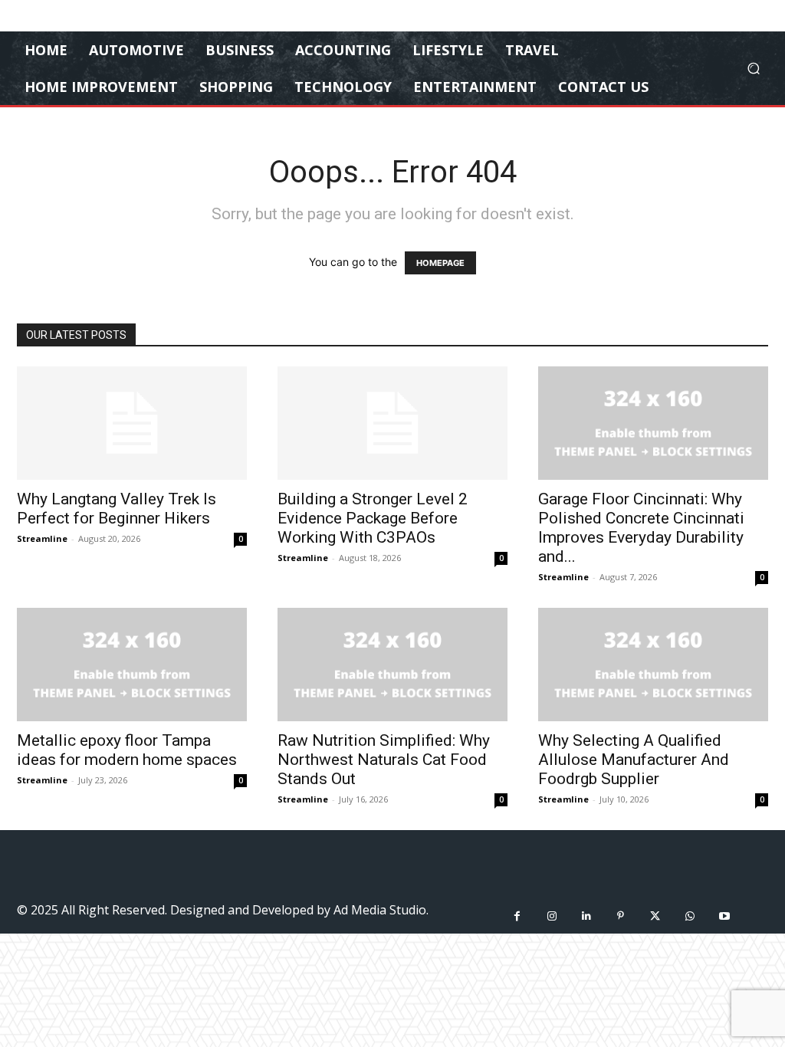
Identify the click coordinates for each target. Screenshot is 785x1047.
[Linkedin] (586, 916)
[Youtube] (724, 916)
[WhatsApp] (689, 916)
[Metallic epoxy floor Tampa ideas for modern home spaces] (132, 664)
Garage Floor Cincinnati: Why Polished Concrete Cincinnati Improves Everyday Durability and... (641, 528)
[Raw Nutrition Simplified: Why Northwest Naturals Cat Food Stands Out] (392, 664)
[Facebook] (517, 916)
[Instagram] (551, 916)
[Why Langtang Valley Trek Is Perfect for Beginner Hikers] (132, 423)
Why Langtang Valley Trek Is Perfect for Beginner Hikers (116, 508)
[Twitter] (655, 916)
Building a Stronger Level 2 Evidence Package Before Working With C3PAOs (373, 518)
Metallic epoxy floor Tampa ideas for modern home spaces (127, 750)
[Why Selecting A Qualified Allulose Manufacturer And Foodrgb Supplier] (653, 664)
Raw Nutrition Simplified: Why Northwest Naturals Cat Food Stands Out (384, 759)
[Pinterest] (620, 916)
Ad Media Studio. (381, 909)
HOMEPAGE (440, 263)
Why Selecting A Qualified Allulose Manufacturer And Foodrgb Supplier (633, 759)
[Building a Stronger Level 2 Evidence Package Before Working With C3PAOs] (392, 423)
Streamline (42, 538)
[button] (753, 69)
